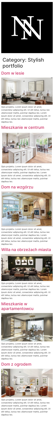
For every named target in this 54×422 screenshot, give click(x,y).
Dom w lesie (12, 73)
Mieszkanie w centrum (22, 127)
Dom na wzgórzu (17, 187)
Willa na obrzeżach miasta (26, 249)
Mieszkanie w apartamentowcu (17, 306)
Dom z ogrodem (16, 364)
